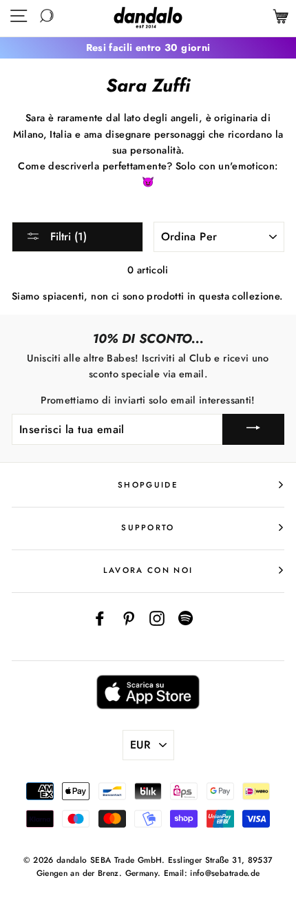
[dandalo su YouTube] (185, 618)
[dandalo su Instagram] (157, 618)
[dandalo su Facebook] (99, 618)
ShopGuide (148, 484)
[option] (148, 48)
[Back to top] (254, 858)
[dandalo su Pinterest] (128, 618)
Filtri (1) (67, 236)
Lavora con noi (148, 570)
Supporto (148, 527)
